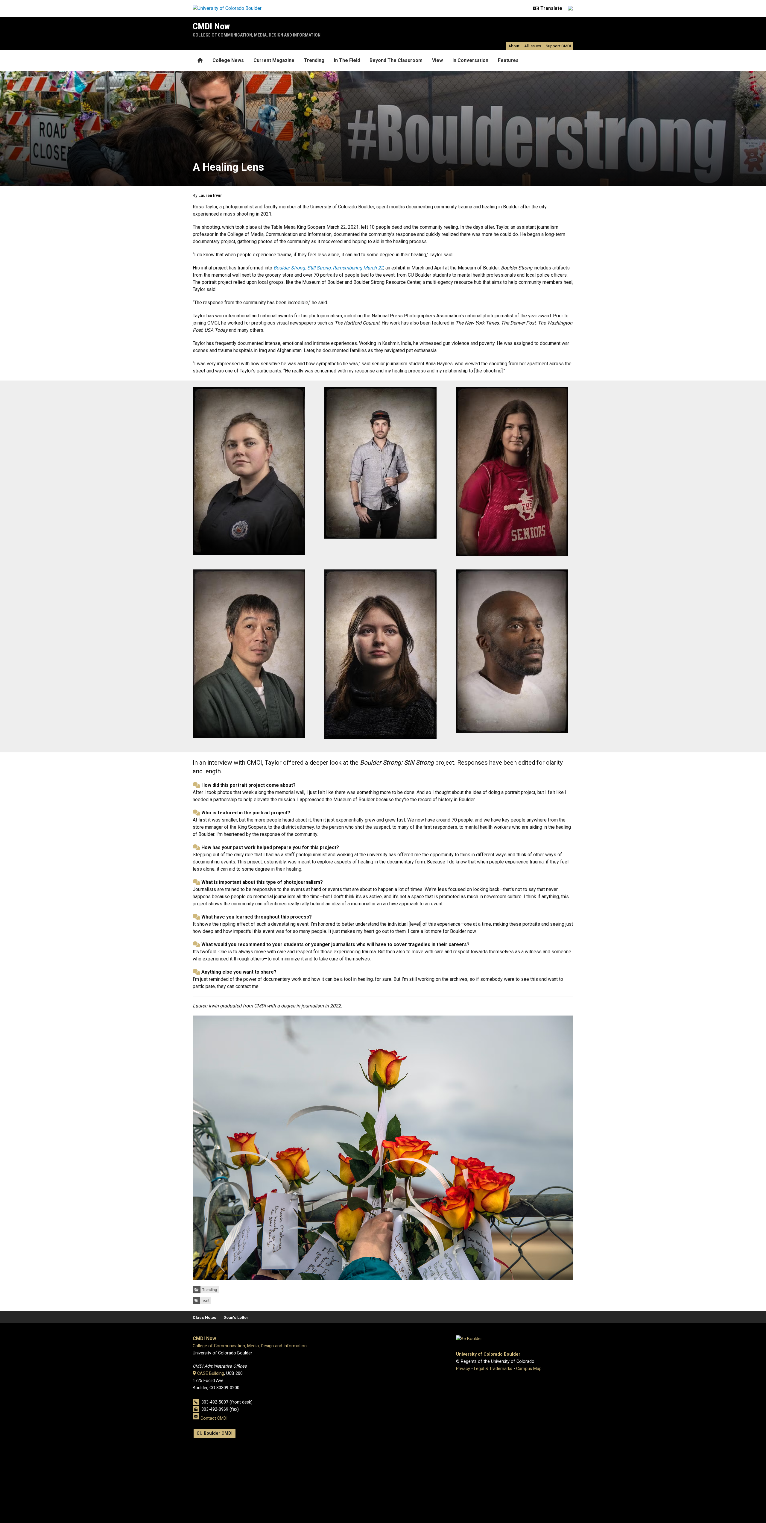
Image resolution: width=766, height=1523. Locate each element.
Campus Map (529, 1368)
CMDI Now (211, 26)
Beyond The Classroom (396, 60)
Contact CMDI (213, 1418)
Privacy (463, 1368)
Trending (314, 60)
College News (228, 60)
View (437, 60)
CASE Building (210, 1373)
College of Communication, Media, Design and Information (256, 35)
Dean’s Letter (236, 1317)
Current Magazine (273, 60)
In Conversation (470, 60)
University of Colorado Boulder (488, 1354)
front (205, 1300)
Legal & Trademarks (493, 1368)
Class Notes (204, 1317)
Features (508, 60)
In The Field (347, 60)
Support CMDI (558, 45)
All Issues (532, 45)
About (513, 45)
